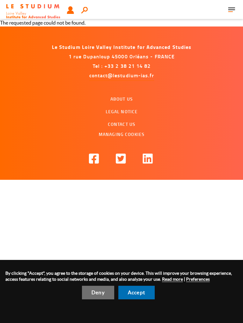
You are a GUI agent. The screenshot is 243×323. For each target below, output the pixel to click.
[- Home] (33, 11)
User (70, 10)
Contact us (121, 124)
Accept (136, 292)
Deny (98, 292)
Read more (172, 279)
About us (121, 99)
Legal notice (122, 112)
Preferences (198, 279)
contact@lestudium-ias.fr (121, 75)
